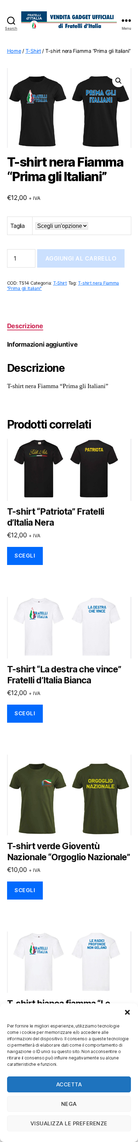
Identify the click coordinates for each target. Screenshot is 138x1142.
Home (14, 51)
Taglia (17, 225)
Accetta (69, 1084)
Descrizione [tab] (25, 326)
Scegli (25, 555)
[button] (127, 1012)
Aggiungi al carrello (81, 258)
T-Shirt (33, 51)
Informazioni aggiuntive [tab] (42, 344)
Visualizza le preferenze (69, 1123)
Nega (69, 1104)
